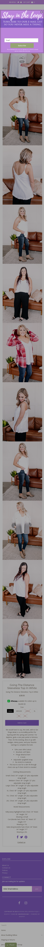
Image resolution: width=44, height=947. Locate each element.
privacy (22, 61)
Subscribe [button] (22, 45)
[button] (41, 12)
